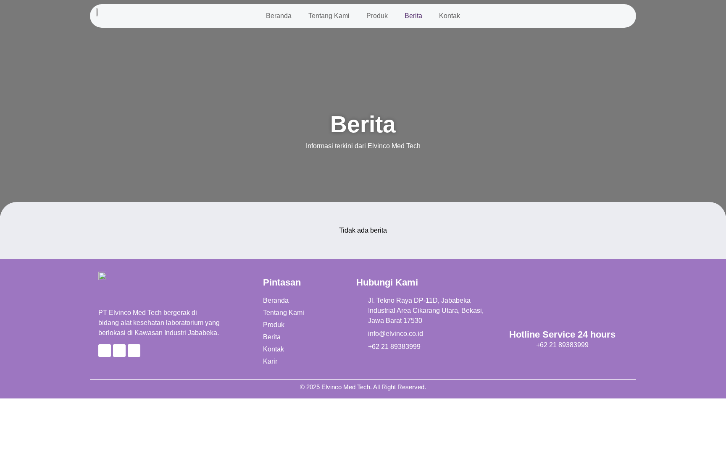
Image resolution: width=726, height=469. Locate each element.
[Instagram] (134, 350)
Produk (377, 15)
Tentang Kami (329, 15)
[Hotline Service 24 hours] (562, 302)
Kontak (449, 15)
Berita (413, 15)
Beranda (279, 15)
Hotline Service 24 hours (562, 334)
